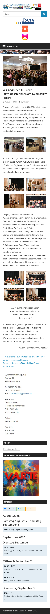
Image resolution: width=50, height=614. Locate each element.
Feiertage (31, 509)
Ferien (21, 509)
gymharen (25, 102)
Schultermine (10, 509)
